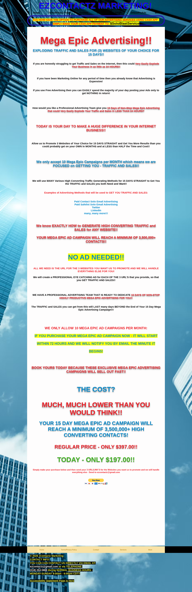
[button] (96, 481)
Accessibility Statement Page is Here (52, 580)
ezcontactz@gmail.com (108, 472)
